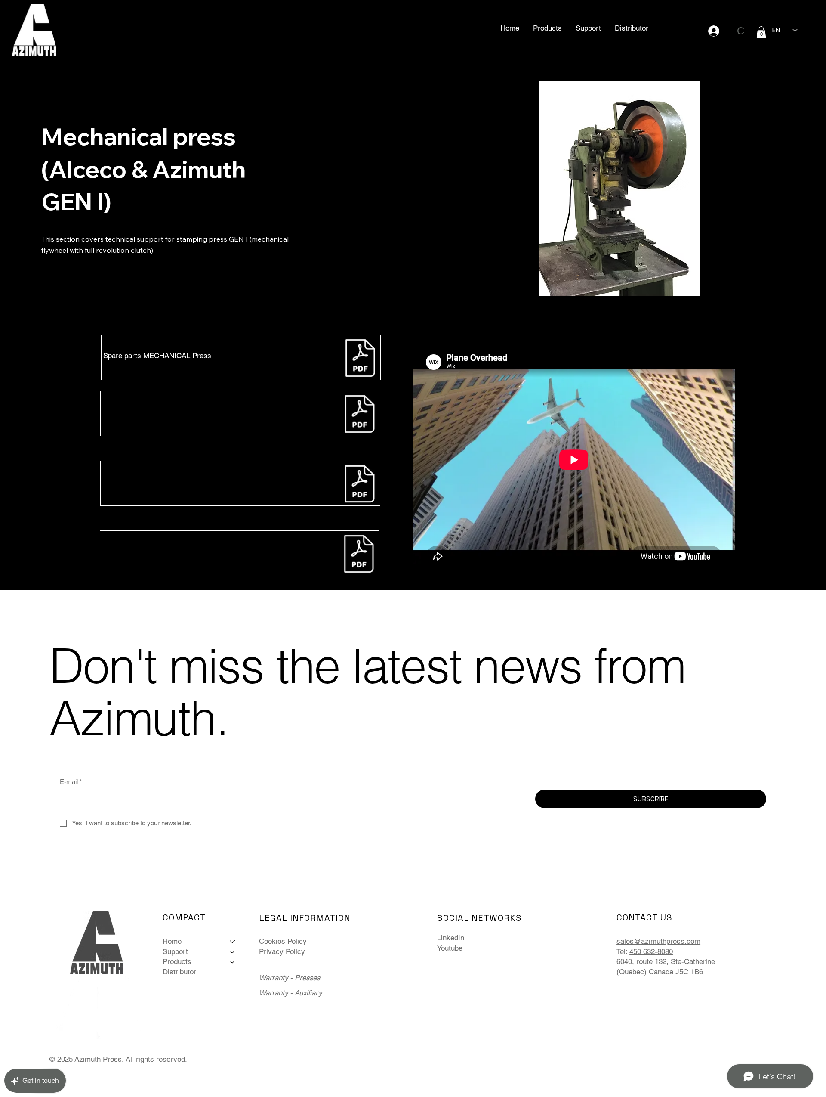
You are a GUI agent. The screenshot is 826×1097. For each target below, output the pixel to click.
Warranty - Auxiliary (290, 993)
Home (172, 941)
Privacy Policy (282, 951)
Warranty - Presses (289, 977)
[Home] (232, 941)
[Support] (232, 952)
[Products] (232, 962)
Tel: (621, 951)
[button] (547, 28)
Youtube (449, 948)
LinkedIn (450, 937)
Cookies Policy (283, 941)
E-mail (71, 781)
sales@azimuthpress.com (658, 941)
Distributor (179, 971)
